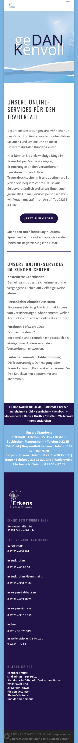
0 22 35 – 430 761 (52, 437)
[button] (7, 736)
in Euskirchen (16, 560)
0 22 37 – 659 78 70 (19, 599)
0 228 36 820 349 (39, 460)
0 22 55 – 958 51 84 (19, 583)
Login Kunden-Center (55, 739)
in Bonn (12, 624)
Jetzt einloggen (38, 218)
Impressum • (61, 734)
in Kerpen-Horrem (19, 608)
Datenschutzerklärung (23, 739)
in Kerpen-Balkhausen (21, 592)
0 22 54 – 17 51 (54, 464)
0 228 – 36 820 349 (19, 631)
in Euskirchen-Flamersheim (24, 576)
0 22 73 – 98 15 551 (56, 455)
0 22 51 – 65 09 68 (18, 567)
